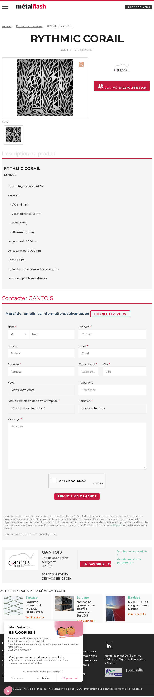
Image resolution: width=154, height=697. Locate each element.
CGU (79, 688)
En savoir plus (97, 564)
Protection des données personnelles (107, 688)
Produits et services (29, 26)
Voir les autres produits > (132, 553)
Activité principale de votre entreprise (33, 401)
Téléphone (86, 382)
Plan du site (44, 688)
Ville (105, 364)
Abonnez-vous (139, 7)
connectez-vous (110, 314)
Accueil (6, 26)
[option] (45, 87)
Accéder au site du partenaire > (129, 560)
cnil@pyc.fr (116, 525)
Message (14, 419)
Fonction (85, 401)
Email (82, 346)
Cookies (137, 688)
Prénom (84, 327)
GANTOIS (67, 50)
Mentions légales (64, 688)
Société (13, 346)
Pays (11, 382)
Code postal (87, 364)
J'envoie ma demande (77, 496)
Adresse (13, 364)
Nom (11, 327)
